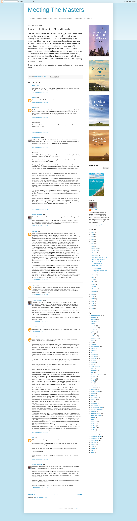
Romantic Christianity (96, 409)
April (93, 284)
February (94, 289)
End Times (93, 336)
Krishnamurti (94, 370)
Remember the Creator (97, 407)
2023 (92, 239)
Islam (92, 364)
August (94, 275)
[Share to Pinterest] (58, 77)
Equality (93, 340)
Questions (93, 399)
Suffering (93, 417)
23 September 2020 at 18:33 (40, 432)
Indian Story (94, 358)
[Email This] (51, 77)
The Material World (96, 436)
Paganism (93, 389)
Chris (34, 285)
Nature (92, 385)
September (95, 255)
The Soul (93, 444)
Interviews (93, 362)
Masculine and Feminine (97, 375)
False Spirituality (95, 346)
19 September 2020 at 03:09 (40, 132)
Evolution (93, 344)
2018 (92, 296)
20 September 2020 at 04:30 (40, 147)
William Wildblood (37, 214)
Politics (92, 395)
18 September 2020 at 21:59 (40, 117)
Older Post (80, 494)
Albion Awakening (95, 315)
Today (92, 446)
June (93, 279)
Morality (93, 381)
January (94, 291)
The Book (93, 426)
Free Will (93, 348)
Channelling (94, 321)
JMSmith (34, 231)
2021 (92, 244)
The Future (93, 428)
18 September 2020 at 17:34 (40, 92)
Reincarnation (94, 405)
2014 (92, 306)
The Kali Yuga (94, 432)
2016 (92, 301)
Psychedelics (94, 397)
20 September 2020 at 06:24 (40, 209)
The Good (93, 430)
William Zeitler (36, 86)
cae (33, 337)
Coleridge (93, 326)
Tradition (93, 448)
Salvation (93, 411)
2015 (92, 303)
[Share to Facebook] (56, 77)
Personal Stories (95, 391)
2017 (92, 299)
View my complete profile (96, 225)
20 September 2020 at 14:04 (40, 294)
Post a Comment (34, 491)
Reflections (94, 403)
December (95, 248)
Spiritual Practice (95, 413)
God (92, 352)
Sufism (92, 419)
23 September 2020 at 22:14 (40, 487)
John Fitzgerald (36, 327)
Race (92, 401)
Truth (92, 450)
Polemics (93, 393)
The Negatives (94, 440)
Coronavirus (94, 328)
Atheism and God (96, 268)
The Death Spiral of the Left (99, 257)
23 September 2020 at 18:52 (40, 459)
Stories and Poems (96, 415)
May (93, 282)
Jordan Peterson (95, 366)
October (94, 253)
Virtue (92, 452)
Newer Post (31, 494)
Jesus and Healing (97, 265)
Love (92, 372)
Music (92, 383)
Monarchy (93, 379)
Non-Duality (94, 387)
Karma (92, 368)
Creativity (93, 330)
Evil (92, 342)
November (95, 250)
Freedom (93, 350)
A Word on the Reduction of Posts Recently (99, 262)
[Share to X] (55, 77)
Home (55, 494)
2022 (92, 241)
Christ (92, 323)
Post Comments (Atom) (41, 497)
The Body (93, 424)
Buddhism (93, 319)
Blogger (76, 508)
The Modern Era (95, 438)
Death (92, 334)
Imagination (94, 354)
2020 (92, 246)
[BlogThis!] (53, 77)
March (94, 286)
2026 (92, 232)
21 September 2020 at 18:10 (40, 331)
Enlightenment (94, 338)
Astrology (93, 317)
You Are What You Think (98, 259)
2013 (92, 308)
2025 (92, 234)
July (93, 277)
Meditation (93, 377)
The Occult (93, 442)
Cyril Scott (93, 332)
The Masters (94, 434)
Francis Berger (36, 137)
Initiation (93, 360)
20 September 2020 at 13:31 (40, 279)
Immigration (94, 356)
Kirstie (34, 97)
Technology (94, 422)
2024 (92, 237)
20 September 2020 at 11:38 (40, 226)
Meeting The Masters (56, 9)
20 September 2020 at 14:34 (40, 321)
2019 (92, 294)
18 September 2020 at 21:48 (40, 102)
